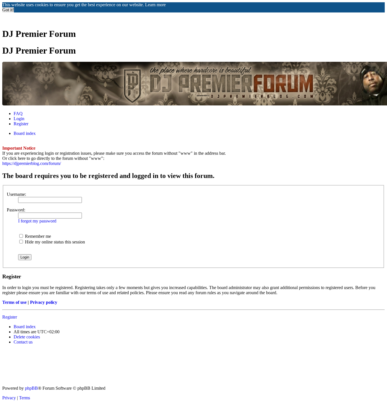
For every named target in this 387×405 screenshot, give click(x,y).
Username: (16, 194)
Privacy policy (43, 302)
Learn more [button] (155, 4)
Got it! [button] (8, 9)
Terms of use (14, 302)
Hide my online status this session (54, 241)
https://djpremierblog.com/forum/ (31, 163)
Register (9, 317)
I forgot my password (37, 221)
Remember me (37, 236)
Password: (16, 209)
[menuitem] (18, 113)
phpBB (31, 388)
